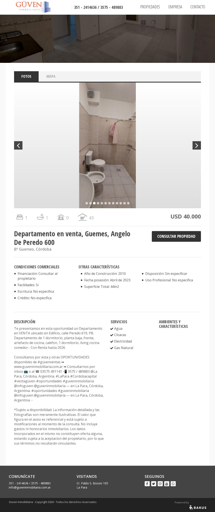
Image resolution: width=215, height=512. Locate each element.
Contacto (197, 7)
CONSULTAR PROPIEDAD (176, 236)
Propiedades (150, 7)
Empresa (175, 7)
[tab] (26, 76)
